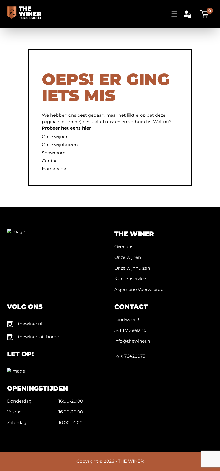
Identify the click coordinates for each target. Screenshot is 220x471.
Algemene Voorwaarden (140, 289)
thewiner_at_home (38, 336)
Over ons (123, 246)
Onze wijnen (55, 136)
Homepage (54, 168)
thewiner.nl (30, 323)
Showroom (53, 152)
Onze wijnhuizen (60, 144)
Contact (50, 160)
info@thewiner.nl (132, 341)
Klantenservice (130, 278)
